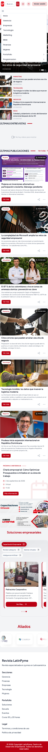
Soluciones (7, 704)
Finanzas (6, 681)
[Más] (44, 199)
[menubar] (24, 37)
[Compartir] (39, 199)
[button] (3, 11)
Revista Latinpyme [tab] (11, 550)
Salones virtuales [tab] (31, 550)
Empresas (6, 685)
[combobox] (10, 4)
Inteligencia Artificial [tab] (11, 555)
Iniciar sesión (39, 4)
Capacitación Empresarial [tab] (13, 544)
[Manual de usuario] (23, 4)
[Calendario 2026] (29, 4)
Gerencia (6, 677)
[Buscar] (17, 4)
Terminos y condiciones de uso (15, 728)
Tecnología (7, 689)
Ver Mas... (20, 604)
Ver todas (42, 151)
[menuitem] (24, 16)
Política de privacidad (11, 732)
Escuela (5, 709)
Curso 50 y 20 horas (11, 717)
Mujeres (5, 693)
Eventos (5, 713)
